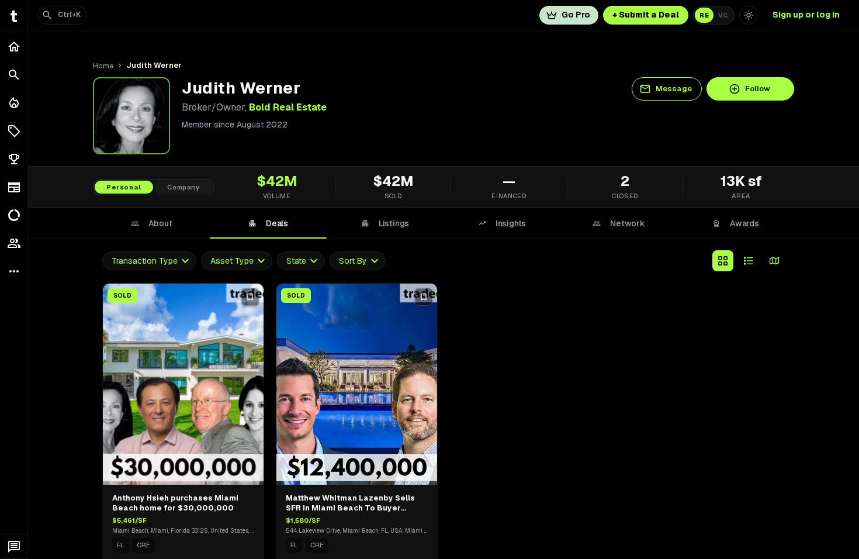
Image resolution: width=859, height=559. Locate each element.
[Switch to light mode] (748, 15)
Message (674, 89)
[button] (13, 131)
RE (704, 15)
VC (723, 15)
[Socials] (13, 243)
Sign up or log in (806, 14)
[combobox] (149, 261)
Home (103, 66)
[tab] (151, 223)
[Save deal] (250, 297)
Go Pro (576, 14)
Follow (757, 89)
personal (123, 187)
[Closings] (13, 103)
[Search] (13, 75)
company (183, 187)
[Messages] (13, 546)
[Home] (13, 46)
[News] (13, 187)
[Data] (13, 215)
